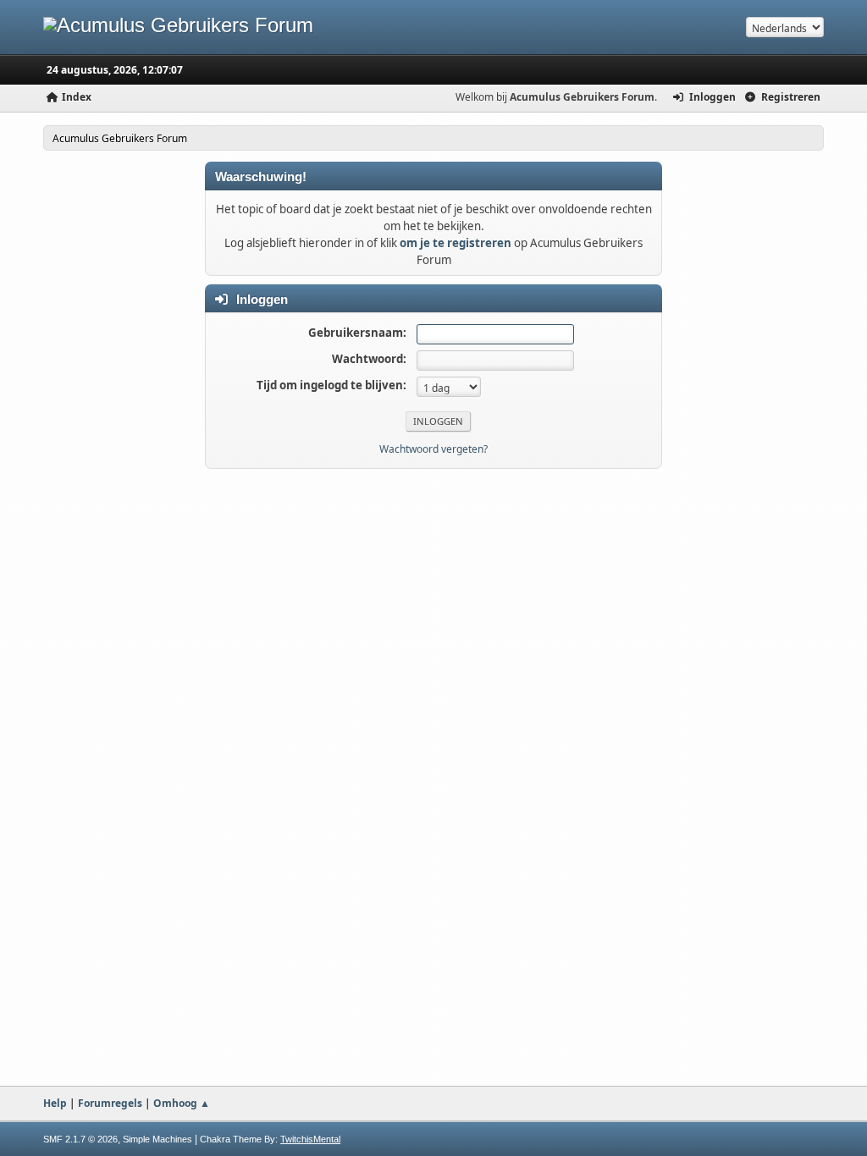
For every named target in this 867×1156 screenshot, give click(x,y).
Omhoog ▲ (181, 1103)
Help (55, 1103)
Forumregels (110, 1103)
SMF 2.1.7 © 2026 (80, 1139)
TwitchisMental (310, 1139)
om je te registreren (455, 242)
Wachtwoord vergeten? (433, 449)
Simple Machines (157, 1139)
